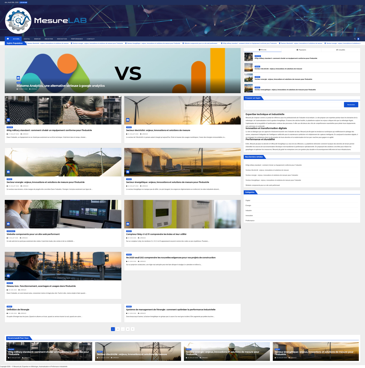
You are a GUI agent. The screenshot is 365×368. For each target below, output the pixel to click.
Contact (91, 39)
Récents (263, 50)
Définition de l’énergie (18, 309)
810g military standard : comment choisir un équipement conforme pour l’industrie (286, 58)
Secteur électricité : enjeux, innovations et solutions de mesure (278, 69)
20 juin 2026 (132, 261)
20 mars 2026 (23, 89)
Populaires (302, 50)
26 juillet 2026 (133, 134)
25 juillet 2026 (13, 186)
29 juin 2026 (132, 238)
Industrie (49, 39)
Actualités (341, 50)
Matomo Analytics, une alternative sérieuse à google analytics (61, 86)
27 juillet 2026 (13, 134)
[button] (355, 39)
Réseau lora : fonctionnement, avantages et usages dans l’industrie (41, 286)
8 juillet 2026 (13, 238)
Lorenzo (34, 89)
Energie (37, 39)
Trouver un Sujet (252, 98)
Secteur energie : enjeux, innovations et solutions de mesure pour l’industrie (283, 79)
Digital (27, 39)
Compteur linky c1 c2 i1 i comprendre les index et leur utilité (156, 234)
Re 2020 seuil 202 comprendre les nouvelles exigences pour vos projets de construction (171, 257)
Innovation (62, 39)
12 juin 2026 (132, 313)
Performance (77, 39)
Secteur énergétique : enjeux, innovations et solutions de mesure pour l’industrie (285, 90)
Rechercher (351, 104)
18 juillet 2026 (133, 186)
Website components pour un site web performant (33, 234)
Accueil (16, 39)
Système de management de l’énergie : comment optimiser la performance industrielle (170, 309)
